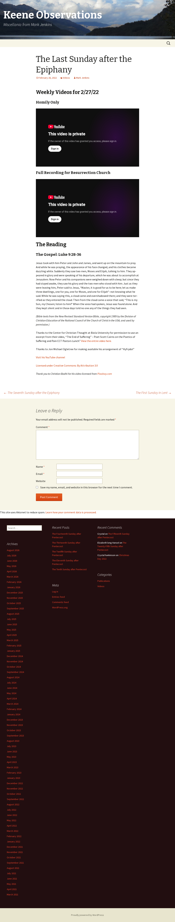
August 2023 (13, 740)
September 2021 (15, 862)
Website (40, 481)
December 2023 (15, 719)
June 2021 (12, 878)
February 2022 (14, 836)
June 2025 (12, 624)
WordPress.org (60, 607)
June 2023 (12, 751)
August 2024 (13, 677)
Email (40, 474)
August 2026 (13, 550)
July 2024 (11, 682)
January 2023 (13, 777)
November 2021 (15, 852)
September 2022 (15, 799)
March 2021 (12, 894)
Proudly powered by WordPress (87, 915)
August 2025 (13, 613)
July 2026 (11, 555)
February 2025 (14, 645)
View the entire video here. (96, 341)
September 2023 (15, 735)
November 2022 (15, 788)
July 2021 (11, 873)
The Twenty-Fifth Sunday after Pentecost (111, 546)
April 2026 (12, 571)
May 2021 (11, 883)
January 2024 (13, 714)
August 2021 (13, 868)
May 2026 (11, 566)
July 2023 (11, 746)
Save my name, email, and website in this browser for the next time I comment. (86, 487)
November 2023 (15, 725)
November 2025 (15, 597)
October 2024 (14, 666)
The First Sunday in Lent (154, 392)
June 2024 (12, 687)
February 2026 (14, 582)
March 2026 (12, 576)
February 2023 (14, 772)
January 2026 (13, 587)
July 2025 (11, 619)
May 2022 (11, 820)
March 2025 (12, 640)
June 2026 (12, 560)
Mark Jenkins (82, 77)
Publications (103, 580)
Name (40, 466)
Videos (66, 77)
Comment (43, 427)
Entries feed (58, 596)
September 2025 (15, 608)
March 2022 (12, 830)
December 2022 (15, 783)
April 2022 (12, 825)
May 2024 (11, 693)
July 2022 (11, 809)
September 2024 (15, 672)
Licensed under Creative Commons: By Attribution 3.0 (67, 365)
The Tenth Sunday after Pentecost (69, 569)
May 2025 (11, 629)
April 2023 (12, 762)
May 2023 (11, 756)
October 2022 (14, 793)
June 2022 (12, 815)
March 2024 (12, 703)
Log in (55, 591)
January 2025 (13, 650)
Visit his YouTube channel (50, 357)
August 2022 (13, 804)
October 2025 (14, 603)
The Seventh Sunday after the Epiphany (31, 392)
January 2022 (13, 841)
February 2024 (14, 709)
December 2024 (15, 656)
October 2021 (14, 857)
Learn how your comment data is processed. (70, 512)
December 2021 (15, 846)
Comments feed (60, 602)
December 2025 (15, 592)
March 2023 (12, 767)
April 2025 (12, 634)
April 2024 (12, 698)
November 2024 (15, 661)
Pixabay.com (104, 373)
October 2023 (14, 730)
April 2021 (12, 889)
